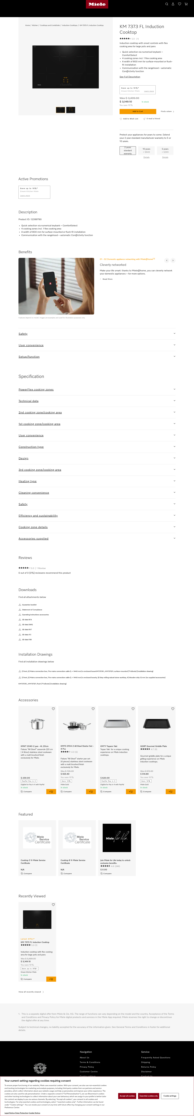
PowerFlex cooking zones (36, 389)
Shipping (145, 1062)
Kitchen (35, 25)
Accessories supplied (34, 538)
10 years (146, 150)
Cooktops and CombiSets (50, 25)
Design (23, 458)
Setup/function (29, 356)
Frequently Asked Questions (155, 1058)
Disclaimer (146, 1072)
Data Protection (21, 1113)
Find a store (166, 111)
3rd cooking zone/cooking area (40, 469)
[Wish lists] (179, 4)
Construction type (31, 447)
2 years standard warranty (128, 150)
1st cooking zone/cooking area (39, 424)
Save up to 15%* (29, 968)
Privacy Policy (87, 1067)
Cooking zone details (33, 527)
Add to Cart (138, 111)
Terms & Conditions (90, 1062)
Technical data (28, 401)
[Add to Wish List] (53, 708)
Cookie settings (169, 1096)
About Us (84, 1058)
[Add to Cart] (51, 791)
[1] (154, 259)
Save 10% (66, 781)
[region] (97, 1096)
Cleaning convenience (34, 492)
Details (146, 157)
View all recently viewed (30, 992)
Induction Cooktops (69, 25)
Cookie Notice (34, 1113)
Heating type (28, 481)
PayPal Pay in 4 (29, 781)
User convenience (31, 345)
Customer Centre (89, 1072)
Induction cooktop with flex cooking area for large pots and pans (36, 953)
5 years (165, 150)
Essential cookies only (149, 1096)
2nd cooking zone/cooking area (40, 412)
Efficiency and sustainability (38, 515)
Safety (23, 333)
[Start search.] (166, 3)
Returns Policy (148, 1067)
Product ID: (24, 219)
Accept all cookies (127, 1096)
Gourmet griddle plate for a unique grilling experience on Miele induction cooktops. (155, 759)
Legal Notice (10, 1113)
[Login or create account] (173, 4)
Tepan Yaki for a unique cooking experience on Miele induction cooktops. (114, 752)
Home (27, 25)
